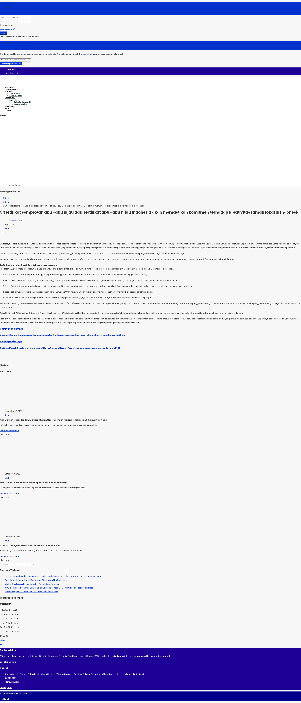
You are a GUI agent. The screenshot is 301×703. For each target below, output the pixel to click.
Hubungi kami (6, 687)
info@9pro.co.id (12, 682)
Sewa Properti (15, 96)
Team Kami (10, 98)
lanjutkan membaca (9, 430)
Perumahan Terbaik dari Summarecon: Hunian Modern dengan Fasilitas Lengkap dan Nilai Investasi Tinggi (53, 576)
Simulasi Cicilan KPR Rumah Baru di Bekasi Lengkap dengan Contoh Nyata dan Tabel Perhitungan (49, 588)
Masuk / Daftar (15, 185)
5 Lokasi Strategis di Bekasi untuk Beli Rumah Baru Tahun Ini (32, 584)
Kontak (8, 110)
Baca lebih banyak (8, 662)
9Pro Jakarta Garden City (20, 102)
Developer (9, 106)
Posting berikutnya (11, 341)
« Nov (2, 640)
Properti (8, 91)
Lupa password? (7, 29)
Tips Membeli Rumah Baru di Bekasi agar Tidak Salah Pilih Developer (36, 580)
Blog (7, 108)
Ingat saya (7, 25)
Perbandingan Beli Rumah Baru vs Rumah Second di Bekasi (31, 591)
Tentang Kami (11, 89)
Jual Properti (15, 93)
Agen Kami (14, 100)
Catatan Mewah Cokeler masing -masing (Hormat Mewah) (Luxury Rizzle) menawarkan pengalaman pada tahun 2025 (60, 348)
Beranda (9, 87)
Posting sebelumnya (12, 328)
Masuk (3, 33)
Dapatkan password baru (11, 64)
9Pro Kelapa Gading (18, 104)
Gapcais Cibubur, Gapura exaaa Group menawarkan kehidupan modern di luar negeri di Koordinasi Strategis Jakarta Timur (62, 335)
